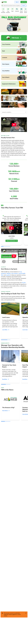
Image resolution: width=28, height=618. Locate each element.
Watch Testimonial (11, 240)
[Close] (26, 613)
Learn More (4, 329)
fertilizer (9, 273)
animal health (21, 273)
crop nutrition (14, 273)
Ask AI (23, 5)
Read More (4, 379)
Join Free (24, 2)
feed (2, 275)
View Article (5, 410)
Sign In (17, 2)
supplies (8, 275)
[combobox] (12, 6)
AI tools (24, 282)
